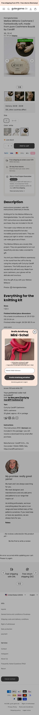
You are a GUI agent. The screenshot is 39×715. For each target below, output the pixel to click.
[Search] (9, 9)
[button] (36, 8)
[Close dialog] (35, 332)
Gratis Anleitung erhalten (19, 377)
